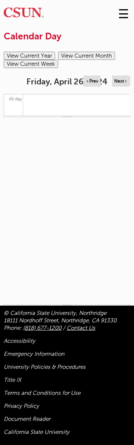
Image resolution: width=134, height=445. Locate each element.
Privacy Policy (21, 406)
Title (12, 380)
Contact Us (81, 328)
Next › (120, 81)
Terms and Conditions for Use (42, 393)
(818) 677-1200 (42, 328)
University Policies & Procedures (45, 367)
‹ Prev (92, 81)
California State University (37, 432)
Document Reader (27, 419)
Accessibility (19, 341)
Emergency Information (34, 354)
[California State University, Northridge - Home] (24, 14)
